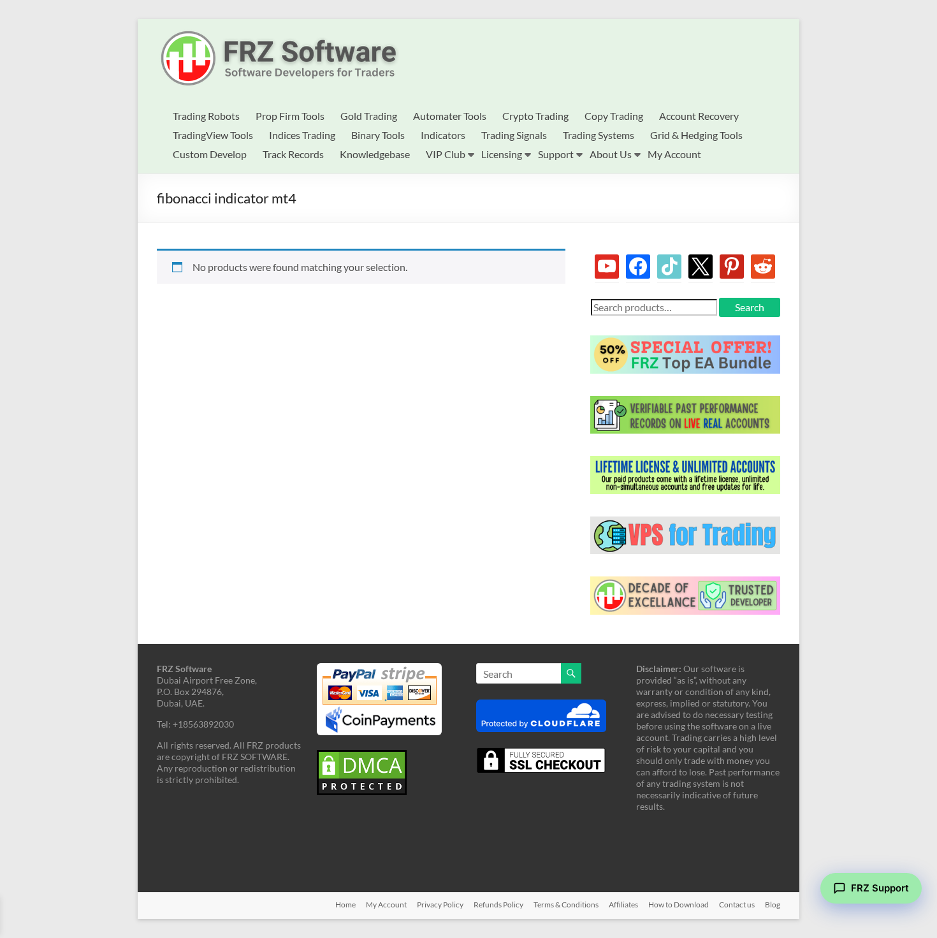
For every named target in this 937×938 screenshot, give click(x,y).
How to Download (678, 904)
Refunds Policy (498, 904)
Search (749, 307)
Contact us (737, 904)
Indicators (443, 135)
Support (556, 154)
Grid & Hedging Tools (696, 135)
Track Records (293, 154)
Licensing (501, 154)
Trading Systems (598, 135)
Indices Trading (302, 135)
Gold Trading (368, 116)
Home (345, 904)
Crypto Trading (535, 116)
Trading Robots (206, 116)
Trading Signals (514, 135)
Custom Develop (210, 154)
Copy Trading (614, 116)
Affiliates (623, 904)
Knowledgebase (375, 154)
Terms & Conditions (566, 904)
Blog (772, 904)
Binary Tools (378, 135)
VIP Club (445, 154)
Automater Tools (449, 116)
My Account (674, 154)
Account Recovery (699, 116)
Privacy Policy (440, 904)
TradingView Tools (213, 135)
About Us (611, 154)
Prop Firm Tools (290, 116)
